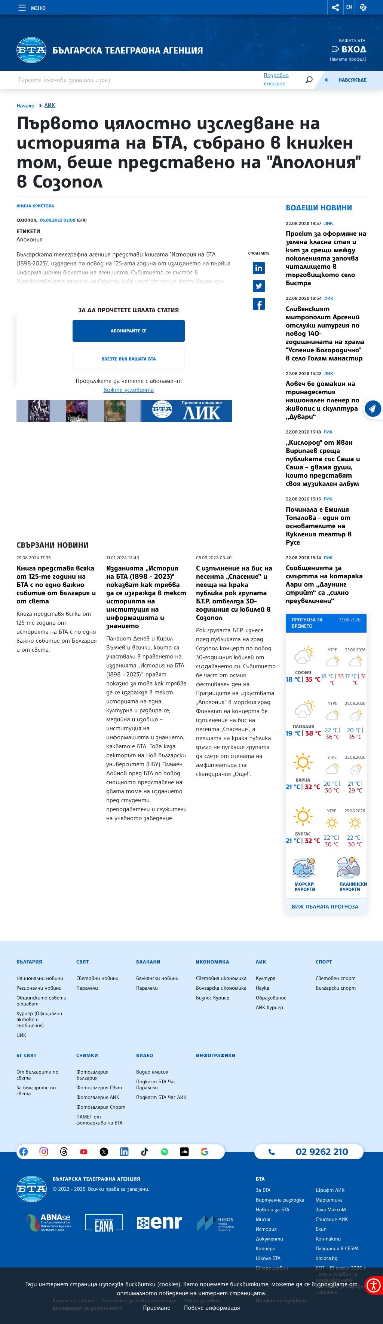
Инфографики (216, 1056)
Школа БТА (268, 1258)
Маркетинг (329, 1200)
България (29, 962)
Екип (321, 1229)
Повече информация (212, 1307)
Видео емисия (152, 1072)
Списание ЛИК (332, 1220)
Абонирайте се (129, 331)
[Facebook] (26, 1151)
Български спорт (336, 988)
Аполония (29, 239)
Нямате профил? (348, 59)
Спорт (324, 962)
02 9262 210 (322, 1151)
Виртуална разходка (280, 1200)
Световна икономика (221, 978)
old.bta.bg (327, 1258)
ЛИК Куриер (269, 1008)
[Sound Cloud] (187, 1151)
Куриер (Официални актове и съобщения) (39, 1020)
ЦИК (21, 1035)
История (266, 1229)
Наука (262, 988)
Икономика (212, 962)
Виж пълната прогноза (325, 907)
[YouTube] (86, 1151)
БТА (260, 1179)
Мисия (263, 1220)
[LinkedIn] (127, 1151)
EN (349, 7)
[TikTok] (147, 1151)
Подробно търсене (276, 79)
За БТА (263, 1190)
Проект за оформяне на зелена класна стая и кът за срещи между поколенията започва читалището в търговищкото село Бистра (326, 258)
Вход (354, 49)
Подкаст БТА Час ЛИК (161, 1098)
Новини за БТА (272, 1210)
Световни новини (97, 978)
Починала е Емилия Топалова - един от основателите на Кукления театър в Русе (319, 526)
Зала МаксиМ (331, 1210)
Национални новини (39, 978)
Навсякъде (352, 80)
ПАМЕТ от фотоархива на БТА (99, 1120)
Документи (269, 1239)
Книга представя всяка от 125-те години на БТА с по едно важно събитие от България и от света (56, 584)
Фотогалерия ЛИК (97, 1098)
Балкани (148, 962)
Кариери (266, 1249)
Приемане (156, 1307)
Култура (266, 978)
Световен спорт (336, 978)
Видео (144, 1056)
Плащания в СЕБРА (337, 1249)
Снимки (87, 1056)
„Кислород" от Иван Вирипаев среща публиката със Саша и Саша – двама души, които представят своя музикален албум (323, 463)
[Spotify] (167, 1151)
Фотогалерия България (92, 1075)
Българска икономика (221, 988)
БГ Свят (26, 1056)
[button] (335, 7)
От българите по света (37, 1075)
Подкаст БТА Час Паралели (156, 1085)
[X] (107, 1151)
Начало (25, 106)
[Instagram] (46, 1151)
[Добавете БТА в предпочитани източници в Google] (207, 1151)
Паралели (87, 988)
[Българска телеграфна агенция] (31, 1189)
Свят (82, 962)
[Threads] (67, 1151)
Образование (271, 998)
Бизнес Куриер (213, 998)
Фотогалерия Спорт (100, 1107)
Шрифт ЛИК (330, 1190)
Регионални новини (39, 988)
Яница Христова (35, 206)
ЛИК (50, 106)
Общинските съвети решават (41, 1001)
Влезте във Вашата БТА (128, 359)
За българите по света (36, 1091)
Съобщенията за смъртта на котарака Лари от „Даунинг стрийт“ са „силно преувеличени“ (324, 584)
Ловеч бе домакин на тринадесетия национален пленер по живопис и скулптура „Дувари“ (322, 400)
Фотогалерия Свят (99, 1088)
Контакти (328, 1239)
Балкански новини (157, 978)
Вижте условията (129, 389)
